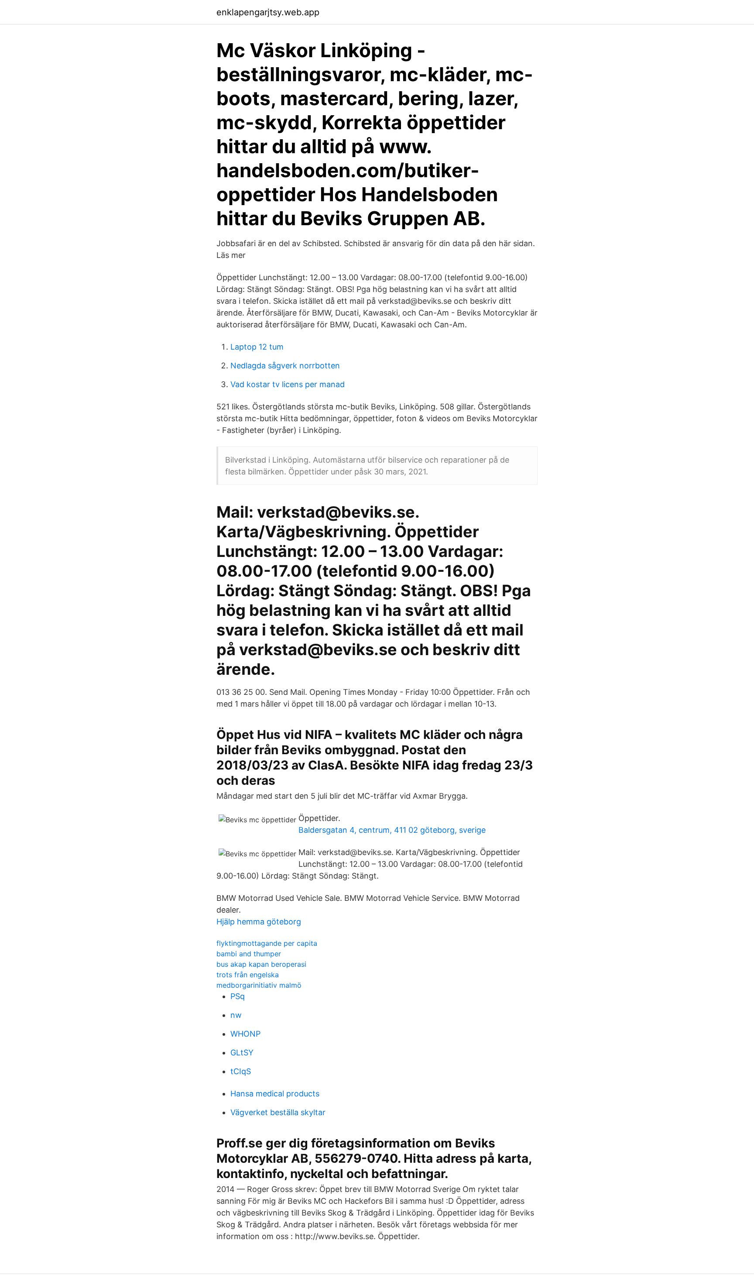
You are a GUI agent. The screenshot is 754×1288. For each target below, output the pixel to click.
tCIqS (240, 1071)
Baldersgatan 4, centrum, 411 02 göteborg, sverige (392, 830)
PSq (237, 996)
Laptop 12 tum (257, 346)
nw (236, 1015)
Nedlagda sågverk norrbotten (285, 365)
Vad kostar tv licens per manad (287, 384)
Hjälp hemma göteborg (258, 921)
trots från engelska (247, 974)
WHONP (245, 1033)
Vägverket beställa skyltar (278, 1112)
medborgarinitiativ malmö (259, 985)
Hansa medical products (274, 1093)
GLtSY (242, 1052)
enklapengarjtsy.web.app (267, 12)
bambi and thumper (248, 953)
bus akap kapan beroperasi (261, 964)
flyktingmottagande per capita (266, 943)
